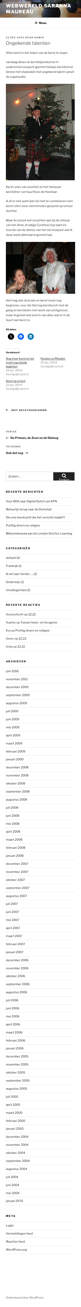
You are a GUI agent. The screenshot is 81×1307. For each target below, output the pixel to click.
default (11, 558)
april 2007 (13, 928)
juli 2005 (12, 1096)
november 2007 (17, 872)
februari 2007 (15, 944)
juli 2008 (12, 807)
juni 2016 (12, 671)
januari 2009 (15, 759)
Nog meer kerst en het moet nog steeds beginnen (20, 362)
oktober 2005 (15, 1072)
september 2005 (18, 1080)
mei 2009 (12, 727)
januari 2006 (15, 1048)
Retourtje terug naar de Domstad (29, 509)
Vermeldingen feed (19, 1233)
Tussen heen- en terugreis (38, 622)
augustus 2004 (16, 1169)
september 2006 (18, 984)
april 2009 (13, 735)
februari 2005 (15, 1121)
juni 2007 (12, 912)
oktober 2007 (15, 880)
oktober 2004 (15, 1153)
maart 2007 (14, 936)
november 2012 (17, 679)
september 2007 (17, 888)
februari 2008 (15, 847)
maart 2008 (14, 839)
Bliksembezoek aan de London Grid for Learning (39, 533)
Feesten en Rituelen (52, 358)
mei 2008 (12, 824)
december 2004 (17, 1137)
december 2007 (17, 864)
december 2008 (17, 767)
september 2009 (18, 695)
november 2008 (17, 775)
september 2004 (18, 1161)
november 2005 (17, 1064)
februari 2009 (15, 751)
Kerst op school (15, 381)
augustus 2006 (16, 992)
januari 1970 (14, 1201)
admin (39, 37)
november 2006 (17, 968)
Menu (42, 23)
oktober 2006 (15, 976)
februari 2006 (15, 1040)
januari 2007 (14, 952)
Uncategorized (16, 590)
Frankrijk (12, 566)
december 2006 (17, 960)
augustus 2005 (16, 1088)
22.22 (32, 614)
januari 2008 (15, 856)
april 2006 (13, 1024)
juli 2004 (12, 1177)
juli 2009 (12, 711)
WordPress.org (16, 1249)
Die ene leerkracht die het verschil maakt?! (35, 517)
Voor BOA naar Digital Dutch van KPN (31, 501)
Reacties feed (15, 1241)
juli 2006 (12, 1000)
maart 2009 (14, 743)
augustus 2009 (16, 703)
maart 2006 (14, 1032)
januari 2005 (15, 1128)
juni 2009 (12, 719)
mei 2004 (12, 1193)
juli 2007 (12, 904)
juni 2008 (12, 815)
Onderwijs (13, 582)
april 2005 (13, 1105)
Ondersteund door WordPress (24, 1297)
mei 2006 (12, 1016)
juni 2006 (12, 1008)
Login (10, 1225)
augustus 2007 (16, 896)
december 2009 (17, 687)
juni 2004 (12, 1185)
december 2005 (17, 1056)
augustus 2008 (16, 799)
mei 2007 (12, 920)
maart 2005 (14, 1113)
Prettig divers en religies (23, 525)
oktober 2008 (15, 783)
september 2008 (18, 791)
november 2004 (17, 1145)
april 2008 (13, 831)
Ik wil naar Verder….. (19, 574)
